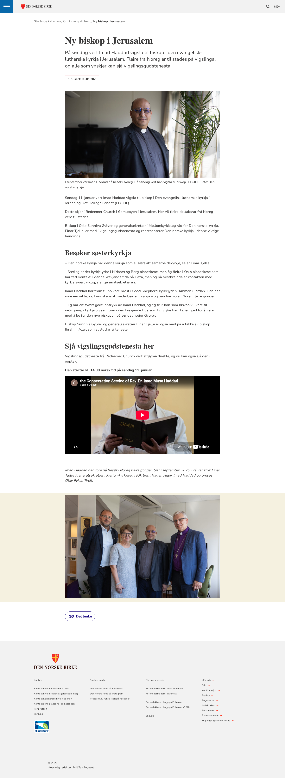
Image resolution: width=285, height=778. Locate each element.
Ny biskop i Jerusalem (109, 21)
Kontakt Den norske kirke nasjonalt (53, 698)
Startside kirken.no (47, 21)
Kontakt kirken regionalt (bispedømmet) (56, 693)
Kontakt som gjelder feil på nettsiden (54, 703)
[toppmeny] (6, 6)
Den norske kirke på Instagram (106, 693)
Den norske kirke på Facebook (106, 688)
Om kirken (70, 21)
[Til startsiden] (55, 661)
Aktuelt (85, 21)
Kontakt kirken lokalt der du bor (51, 688)
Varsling (38, 713)
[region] (142, 547)
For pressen (40, 708)
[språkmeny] (277, 6)
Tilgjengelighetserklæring (216, 720)
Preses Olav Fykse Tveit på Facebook (110, 698)
